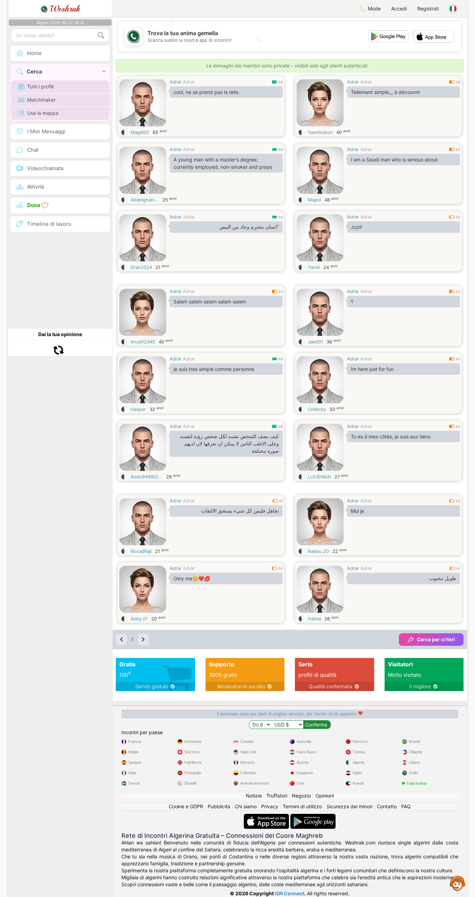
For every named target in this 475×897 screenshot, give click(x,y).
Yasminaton (320, 132)
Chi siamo (246, 806)
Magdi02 (139, 132)
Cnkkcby (317, 409)
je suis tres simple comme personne (214, 369)
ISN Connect (289, 893)
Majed (314, 200)
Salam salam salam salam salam (210, 301)
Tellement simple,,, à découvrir (385, 92)
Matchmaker (41, 100)
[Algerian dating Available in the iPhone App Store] (267, 817)
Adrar (176, 82)
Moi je (357, 511)
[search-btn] (101, 35)
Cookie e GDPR (186, 806)
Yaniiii (314, 267)
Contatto (387, 806)
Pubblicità (219, 806)
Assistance (458, 883)
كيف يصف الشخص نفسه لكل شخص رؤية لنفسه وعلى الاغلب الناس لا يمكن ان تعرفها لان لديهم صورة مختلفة (229, 444)
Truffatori (276, 796)
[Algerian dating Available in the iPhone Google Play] (313, 817)
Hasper (138, 409)
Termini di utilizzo (302, 806)
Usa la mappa (42, 113)
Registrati (428, 8)
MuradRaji (141, 551)
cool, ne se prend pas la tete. (207, 92)
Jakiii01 (315, 341)
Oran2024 (141, 267)
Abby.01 (139, 618)
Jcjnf (356, 227)
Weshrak (64, 8)
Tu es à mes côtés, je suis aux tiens (390, 436)
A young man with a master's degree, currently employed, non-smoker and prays (223, 163)
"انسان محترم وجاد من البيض (249, 227)
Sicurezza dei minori (349, 806)
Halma (314, 618)
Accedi (399, 8)
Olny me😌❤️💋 (192, 578)
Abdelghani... (144, 200)
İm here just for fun (372, 369)
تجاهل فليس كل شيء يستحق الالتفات (240, 511)
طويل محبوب (442, 578)
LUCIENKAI (319, 476)
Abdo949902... (146, 476)
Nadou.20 (318, 551)
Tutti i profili (40, 86)
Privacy (269, 806)
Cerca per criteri (436, 639)
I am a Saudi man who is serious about (394, 159)
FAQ (406, 806)
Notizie (254, 796)
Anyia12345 (142, 341)
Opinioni (324, 796)
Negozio (301, 796)
